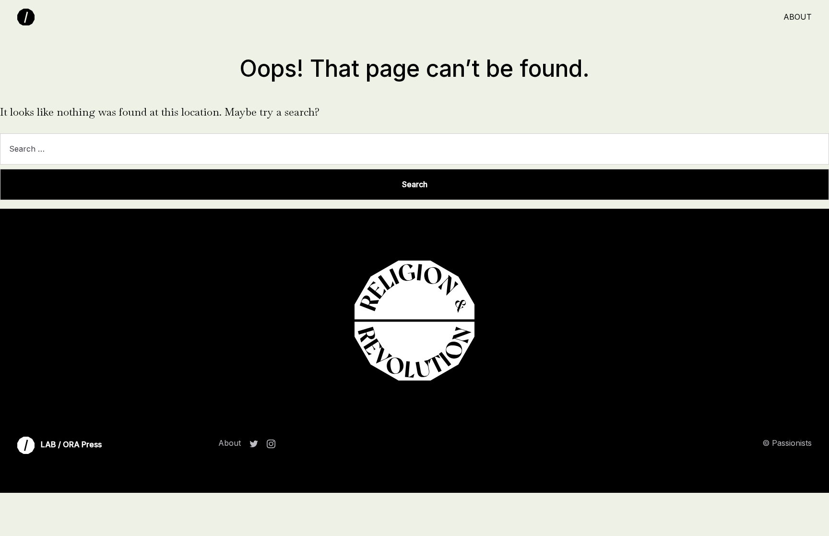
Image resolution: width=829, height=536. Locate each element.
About (797, 17)
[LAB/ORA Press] (28, 17)
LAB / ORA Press (70, 444)
